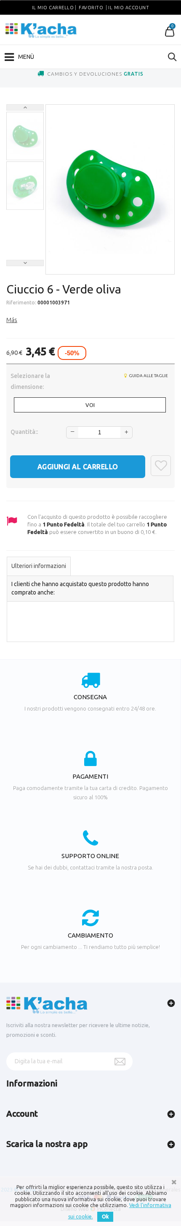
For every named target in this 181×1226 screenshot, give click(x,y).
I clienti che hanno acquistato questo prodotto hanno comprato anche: (80, 588)
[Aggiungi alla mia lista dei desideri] (161, 465)
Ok (105, 1216)
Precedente (25, 107)
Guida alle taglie (148, 375)
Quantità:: (24, 431)
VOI (90, 405)
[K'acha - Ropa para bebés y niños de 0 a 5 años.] (41, 30)
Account (22, 1113)
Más (11, 320)
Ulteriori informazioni (38, 566)
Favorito (91, 7)
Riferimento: (21, 302)
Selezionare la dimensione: (30, 381)
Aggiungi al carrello (77, 466)
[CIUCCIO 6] (25, 136)
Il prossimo (25, 263)
